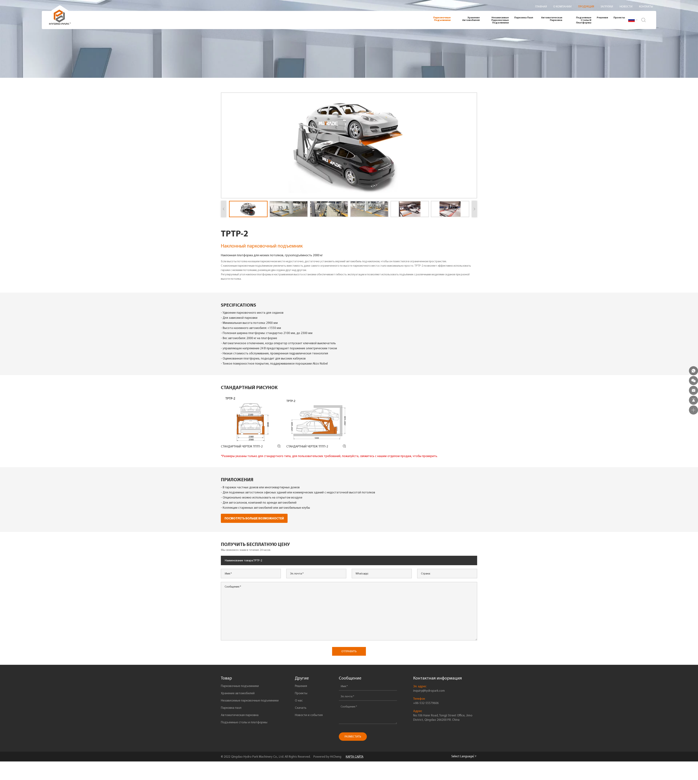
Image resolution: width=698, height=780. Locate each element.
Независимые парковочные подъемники (500, 20)
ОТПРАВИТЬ (349, 651)
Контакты (646, 6)
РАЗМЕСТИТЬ (352, 736)
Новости (625, 6)
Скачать (300, 708)
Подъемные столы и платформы (583, 20)
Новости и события (309, 715)
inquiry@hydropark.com (429, 690)
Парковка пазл (523, 17)
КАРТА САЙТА (354, 756)
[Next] (474, 209)
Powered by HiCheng (327, 756)
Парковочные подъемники (442, 18)
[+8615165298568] (693, 370)
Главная (541, 6)
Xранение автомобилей (471, 18)
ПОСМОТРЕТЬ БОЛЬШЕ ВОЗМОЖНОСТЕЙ (254, 518)
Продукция (586, 6)
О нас (299, 700)
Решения (602, 17)
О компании (562, 6)
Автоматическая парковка (551, 18)
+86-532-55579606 (426, 703)
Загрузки (607, 6)
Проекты (619, 17)
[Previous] (223, 209)
